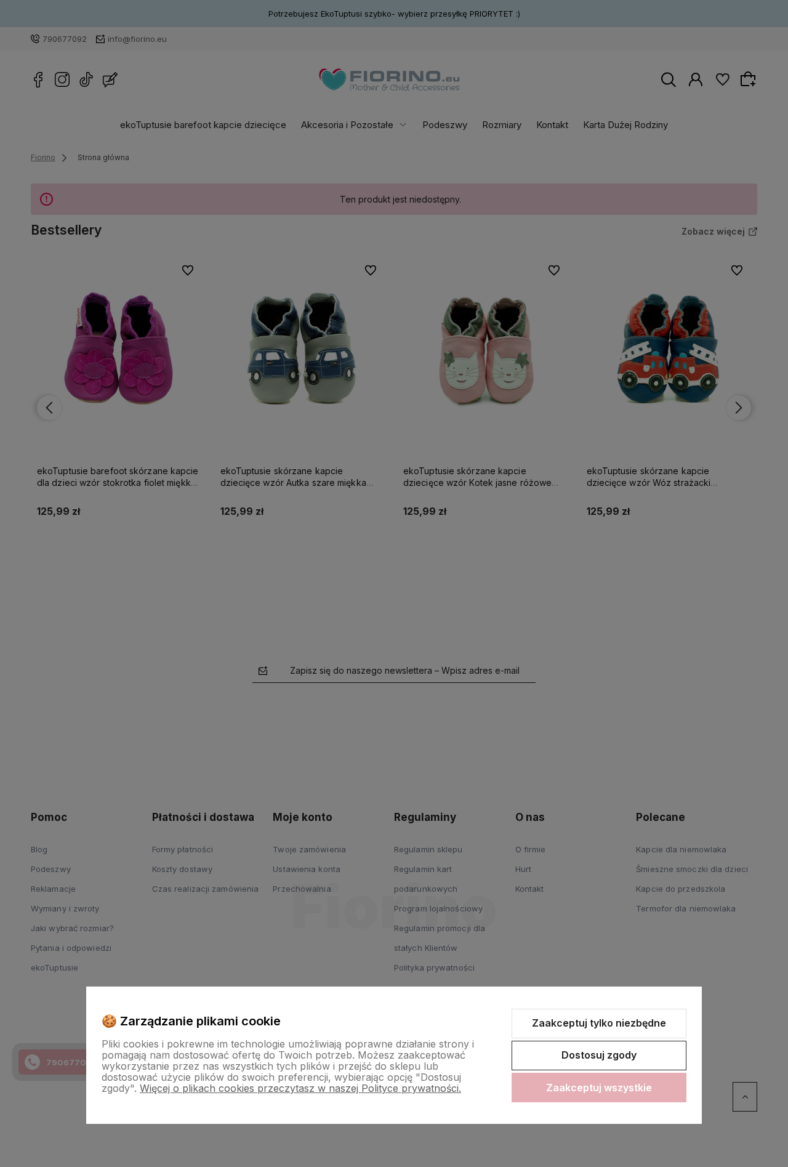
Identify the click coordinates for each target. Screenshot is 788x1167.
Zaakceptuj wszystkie (599, 1087)
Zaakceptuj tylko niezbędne (599, 1023)
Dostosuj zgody (599, 1055)
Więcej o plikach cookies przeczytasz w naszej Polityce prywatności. (300, 1088)
